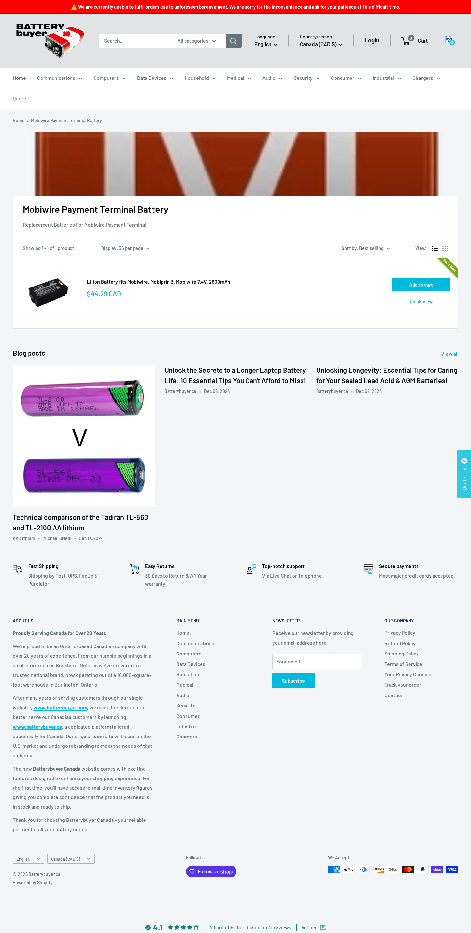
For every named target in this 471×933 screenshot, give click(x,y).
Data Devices (151, 78)
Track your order (402, 684)
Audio (269, 78)
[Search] (234, 41)
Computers (106, 78)
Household (197, 78)
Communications (56, 78)
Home (19, 78)
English (23, 859)
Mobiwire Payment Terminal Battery (66, 120)
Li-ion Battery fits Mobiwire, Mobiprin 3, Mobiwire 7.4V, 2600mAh (158, 282)
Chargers (422, 78)
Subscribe (293, 681)
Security (303, 78)
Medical (235, 78)
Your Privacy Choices (407, 674)
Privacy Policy (399, 632)
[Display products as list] (435, 248)
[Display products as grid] (445, 248)
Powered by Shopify (33, 882)
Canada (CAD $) (65, 859)
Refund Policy (400, 643)
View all (450, 354)
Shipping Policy (401, 653)
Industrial (383, 78)
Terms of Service (403, 664)
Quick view (421, 301)
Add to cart (421, 284)
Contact (393, 695)
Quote (19, 98)
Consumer (342, 78)
